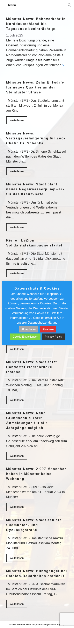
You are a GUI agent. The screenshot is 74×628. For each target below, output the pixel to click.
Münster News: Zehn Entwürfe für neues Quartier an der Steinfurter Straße (35, 87)
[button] (69, 5)
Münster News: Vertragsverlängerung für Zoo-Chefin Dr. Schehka (35, 138)
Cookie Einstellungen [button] (25, 336)
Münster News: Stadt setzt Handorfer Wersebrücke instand (31, 367)
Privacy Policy (53, 336)
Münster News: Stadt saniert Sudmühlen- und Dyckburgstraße (33, 525)
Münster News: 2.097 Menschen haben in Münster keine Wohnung (36, 474)
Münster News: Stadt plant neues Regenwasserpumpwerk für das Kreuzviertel (35, 189)
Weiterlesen (52, 65)
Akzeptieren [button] (28, 329)
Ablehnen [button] (48, 329)
